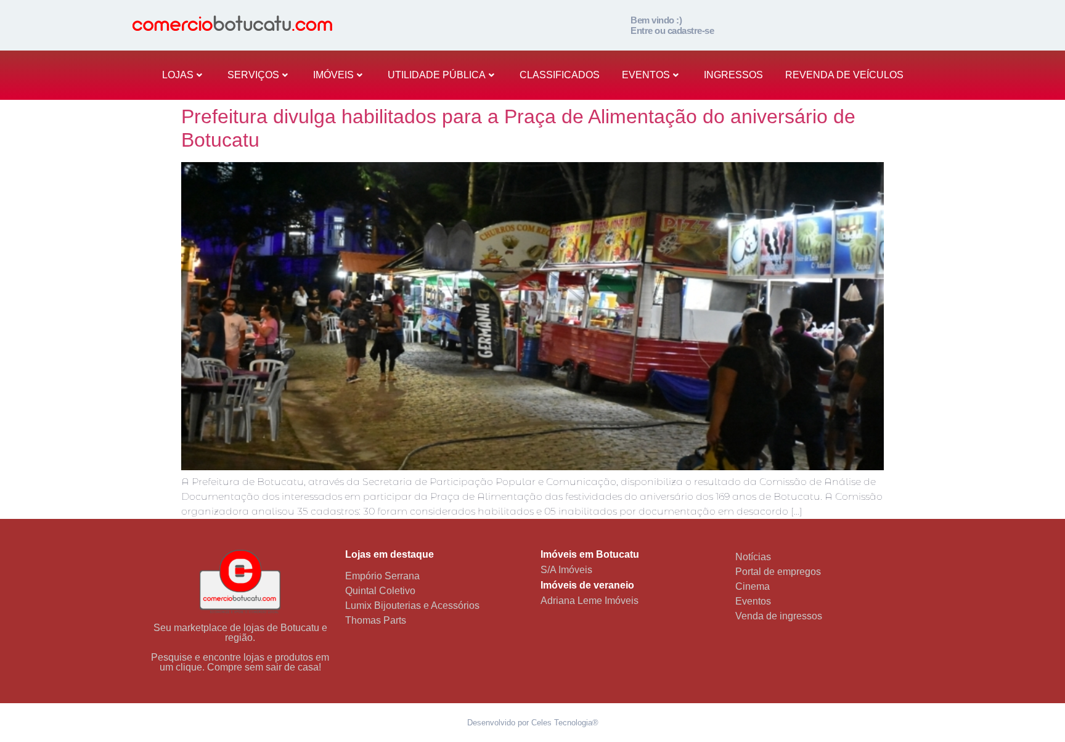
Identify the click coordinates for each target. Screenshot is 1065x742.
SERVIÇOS (253, 75)
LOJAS (178, 75)
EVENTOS (646, 75)
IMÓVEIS (333, 75)
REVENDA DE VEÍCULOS (844, 75)
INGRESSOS (733, 75)
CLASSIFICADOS (560, 75)
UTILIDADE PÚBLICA (437, 75)
